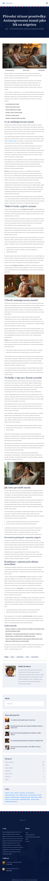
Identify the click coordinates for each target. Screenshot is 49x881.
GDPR (26, 839)
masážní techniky (23, 795)
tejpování (7, 797)
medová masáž (15, 799)
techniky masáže (35, 799)
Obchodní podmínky (29, 834)
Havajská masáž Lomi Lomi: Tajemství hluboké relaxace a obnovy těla (27, 726)
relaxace (7, 792)
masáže (39, 795)
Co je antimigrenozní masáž (12, 104)
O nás (26, 832)
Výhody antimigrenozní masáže (13, 109)
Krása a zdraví (24, 773)
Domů (6, 28)
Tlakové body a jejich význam (12, 107)
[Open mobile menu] (47, 3)
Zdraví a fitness (24, 767)
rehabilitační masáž (25, 797)
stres (16, 795)
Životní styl (24, 776)
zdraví (11, 792)
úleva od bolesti (34, 656)
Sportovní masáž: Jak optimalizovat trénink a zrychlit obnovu (26, 733)
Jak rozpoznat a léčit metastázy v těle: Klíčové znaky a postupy (26, 747)
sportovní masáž (32, 795)
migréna (12, 656)
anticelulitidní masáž (25, 799)
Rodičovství (24, 770)
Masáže (24, 765)
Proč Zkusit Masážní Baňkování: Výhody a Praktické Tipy (27, 740)
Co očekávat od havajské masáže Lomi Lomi (23, 720)
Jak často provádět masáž (12, 115)
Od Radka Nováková (9, 70)
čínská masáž (34, 797)
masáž (27, 656)
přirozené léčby (20, 656)
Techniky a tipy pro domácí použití (13, 112)
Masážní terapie (13, 141)
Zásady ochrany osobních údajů (32, 836)
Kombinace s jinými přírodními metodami (15, 118)
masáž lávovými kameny (11, 801)
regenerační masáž (9, 795)
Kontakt (27, 841)
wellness (16, 792)
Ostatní (24, 779)
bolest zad (7, 799)
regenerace (22, 792)
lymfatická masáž (15, 797)
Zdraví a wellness (24, 762)
